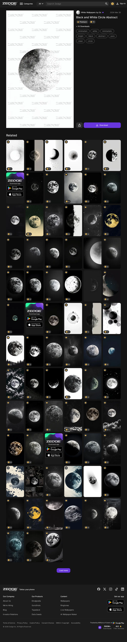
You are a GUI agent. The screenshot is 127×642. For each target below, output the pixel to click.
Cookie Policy (35, 623)
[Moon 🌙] (34, 481)
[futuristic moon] (73, 481)
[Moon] (92, 253)
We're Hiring (8, 605)
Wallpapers (65, 601)
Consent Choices (48, 623)
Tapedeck (36, 610)
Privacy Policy (22, 623)
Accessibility (75, 623)
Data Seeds (37, 614)
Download (104, 125)
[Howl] (92, 481)
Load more (63, 570)
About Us (7, 601)
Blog (5, 610)
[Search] (106, 4)
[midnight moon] (15, 481)
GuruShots (36, 605)
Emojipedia (36, 601)
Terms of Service (9, 623)
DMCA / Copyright (62, 623)
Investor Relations (10, 614)
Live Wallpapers (67, 610)
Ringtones (65, 605)
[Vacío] (92, 285)
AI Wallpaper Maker (69, 614)
